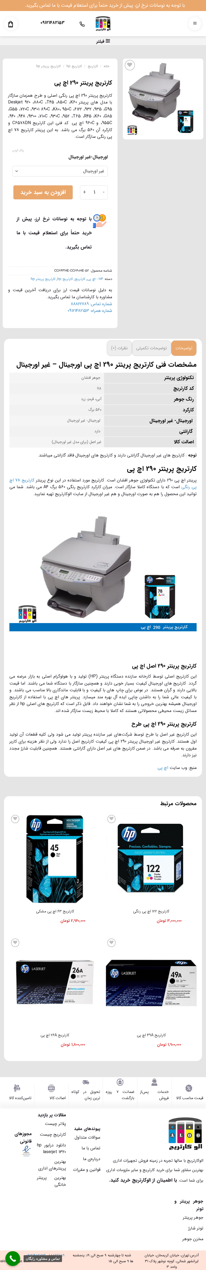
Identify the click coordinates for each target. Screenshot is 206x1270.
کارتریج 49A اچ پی (151, 1035)
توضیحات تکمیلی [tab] (151, 348)
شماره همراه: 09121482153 (90, 310)
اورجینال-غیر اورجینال (88, 157)
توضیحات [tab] (183, 348)
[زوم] (196, 133)
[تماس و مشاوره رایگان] (12, 1258)
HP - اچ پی (95, 279)
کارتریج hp (74, 66)
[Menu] (194, 24)
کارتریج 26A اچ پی (55, 1035)
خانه (106, 66)
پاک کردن (18, 151)
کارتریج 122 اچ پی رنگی (151, 911)
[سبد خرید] (10, 24)
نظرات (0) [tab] (119, 348)
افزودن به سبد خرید (43, 192)
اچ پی (162, 767)
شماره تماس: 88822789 (91, 304)
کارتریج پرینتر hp (48, 66)
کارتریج (93, 66)
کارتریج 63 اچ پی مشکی (55, 911)
